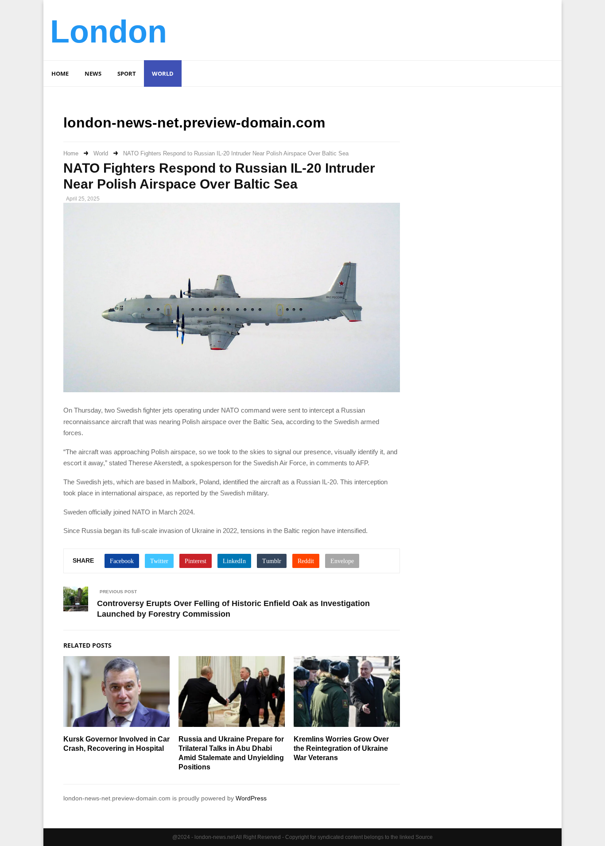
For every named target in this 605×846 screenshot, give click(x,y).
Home (60, 73)
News (93, 73)
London (108, 31)
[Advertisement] (394, 29)
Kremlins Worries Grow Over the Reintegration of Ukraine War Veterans (341, 748)
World (163, 73)
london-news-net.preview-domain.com (194, 123)
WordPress (251, 798)
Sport (126, 73)
